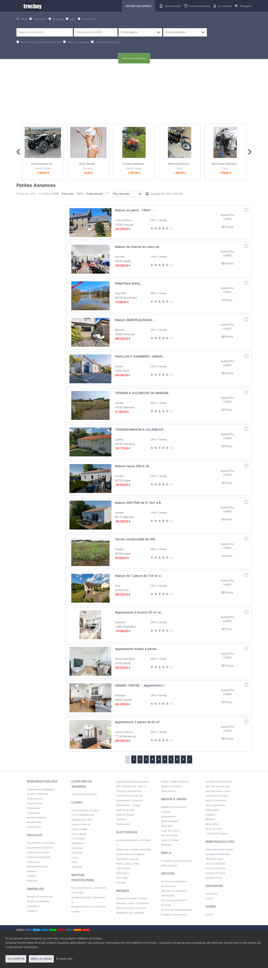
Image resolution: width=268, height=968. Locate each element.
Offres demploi (169, 865)
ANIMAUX (122, 891)
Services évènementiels (219, 781)
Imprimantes (123, 868)
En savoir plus (64, 959)
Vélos (74, 862)
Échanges (58, 19)
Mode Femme (34, 803)
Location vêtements (37, 794)
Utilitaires (32, 871)
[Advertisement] (134, 93)
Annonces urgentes (78, 42)
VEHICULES (34, 835)
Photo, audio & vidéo (127, 863)
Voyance (210, 814)
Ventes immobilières (38, 901)
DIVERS (211, 907)
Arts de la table (169, 835)
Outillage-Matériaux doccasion (132, 781)
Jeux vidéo (122, 878)
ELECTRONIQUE (126, 832)
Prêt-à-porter (34, 808)
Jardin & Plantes (170, 840)
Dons (73, 19)
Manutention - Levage (128, 805)
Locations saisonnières (84, 794)
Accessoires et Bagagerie (41, 789)
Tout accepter (15, 959)
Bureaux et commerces (40, 896)
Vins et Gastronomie (82, 815)
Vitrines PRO (89, 19)
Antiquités (76, 867)
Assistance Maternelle (218, 854)
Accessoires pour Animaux (131, 908)
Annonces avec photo (107, 42)
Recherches (40, 19)
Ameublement (168, 816)
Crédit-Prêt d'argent (216, 833)
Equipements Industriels (129, 800)
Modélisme (77, 843)
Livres (74, 857)
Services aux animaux (218, 786)
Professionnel (94, 194)
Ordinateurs (122, 873)
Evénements (212, 810)
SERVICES (167, 873)
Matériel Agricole (125, 810)
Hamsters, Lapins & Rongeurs (132, 903)
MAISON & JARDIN (174, 799)
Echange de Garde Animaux (131, 898)
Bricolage (166, 844)
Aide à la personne (216, 800)
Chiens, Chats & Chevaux (175, 781)
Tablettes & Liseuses (127, 859)
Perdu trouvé (168, 791)
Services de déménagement (176, 910)
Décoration (167, 826)
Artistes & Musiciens (217, 795)
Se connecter (225, 6)
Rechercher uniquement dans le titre (41, 42)
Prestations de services (174, 914)
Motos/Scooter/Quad (38, 857)
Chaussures (33, 813)
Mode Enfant (34, 827)
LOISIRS (77, 802)
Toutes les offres (26, 194)
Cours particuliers (215, 805)
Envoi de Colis (214, 829)
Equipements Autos (37, 866)
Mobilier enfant (214, 878)
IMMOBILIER (35, 889)
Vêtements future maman (220, 849)
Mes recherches (173, 6)
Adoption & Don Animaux (130, 912)
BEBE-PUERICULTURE (220, 842)
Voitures (31, 876)
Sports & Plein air (80, 824)
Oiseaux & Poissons (172, 786)
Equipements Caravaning (41, 843)
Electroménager (169, 821)
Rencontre (211, 893)
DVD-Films (77, 852)
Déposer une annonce (138, 6)
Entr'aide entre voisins (218, 791)
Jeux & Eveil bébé (215, 863)
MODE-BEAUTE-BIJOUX (42, 781)
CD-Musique (78, 838)
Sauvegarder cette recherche (166, 194)
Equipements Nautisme (40, 847)
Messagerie (246, 6)
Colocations (33, 906)
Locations (32, 911)
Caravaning (33, 862)
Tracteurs (121, 819)
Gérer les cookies (41, 959)
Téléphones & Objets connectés (133, 849)
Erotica (209, 898)
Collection (76, 848)
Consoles (121, 882)
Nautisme (32, 880)
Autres (209, 914)
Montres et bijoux (36, 817)
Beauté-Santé (34, 822)
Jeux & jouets (78, 834)
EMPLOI (166, 853)
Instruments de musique (85, 810)
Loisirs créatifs (79, 829)
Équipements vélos (82, 819)
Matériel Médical (125, 814)
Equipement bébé (215, 873)
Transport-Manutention (129, 791)
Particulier (68, 194)
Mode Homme (35, 798)
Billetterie (210, 819)
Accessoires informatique (130, 854)
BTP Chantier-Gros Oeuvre (130, 786)
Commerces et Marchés (129, 795)
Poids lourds (123, 824)
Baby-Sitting (212, 824)
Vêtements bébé (215, 859)
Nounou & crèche (215, 868)
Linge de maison (170, 830)
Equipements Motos (38, 852)
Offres (24, 19)
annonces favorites (199, 6)
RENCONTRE (214, 886)
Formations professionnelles (177, 861)
